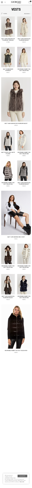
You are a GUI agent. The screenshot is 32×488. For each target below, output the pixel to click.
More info (22, 481)
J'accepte (22, 476)
